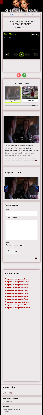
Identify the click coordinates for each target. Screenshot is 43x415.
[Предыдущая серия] (15, 54)
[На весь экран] (36, 54)
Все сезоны (8, 393)
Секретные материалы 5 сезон (17, 290)
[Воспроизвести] (21, 54)
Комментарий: (11, 217)
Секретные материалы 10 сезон (17, 305)
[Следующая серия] (27, 54)
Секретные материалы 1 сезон (17, 279)
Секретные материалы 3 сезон (17, 285)
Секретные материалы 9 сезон (17, 302)
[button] (6, 189)
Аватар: (9, 242)
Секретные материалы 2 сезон (17, 282)
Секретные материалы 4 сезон (17, 287)
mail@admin (8, 401)
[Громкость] (7, 54)
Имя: (7, 209)
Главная (6, 390)
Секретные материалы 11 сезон (17, 308)
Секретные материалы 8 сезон (17, 299)
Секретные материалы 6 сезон (17, 293)
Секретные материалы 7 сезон (17, 296)
